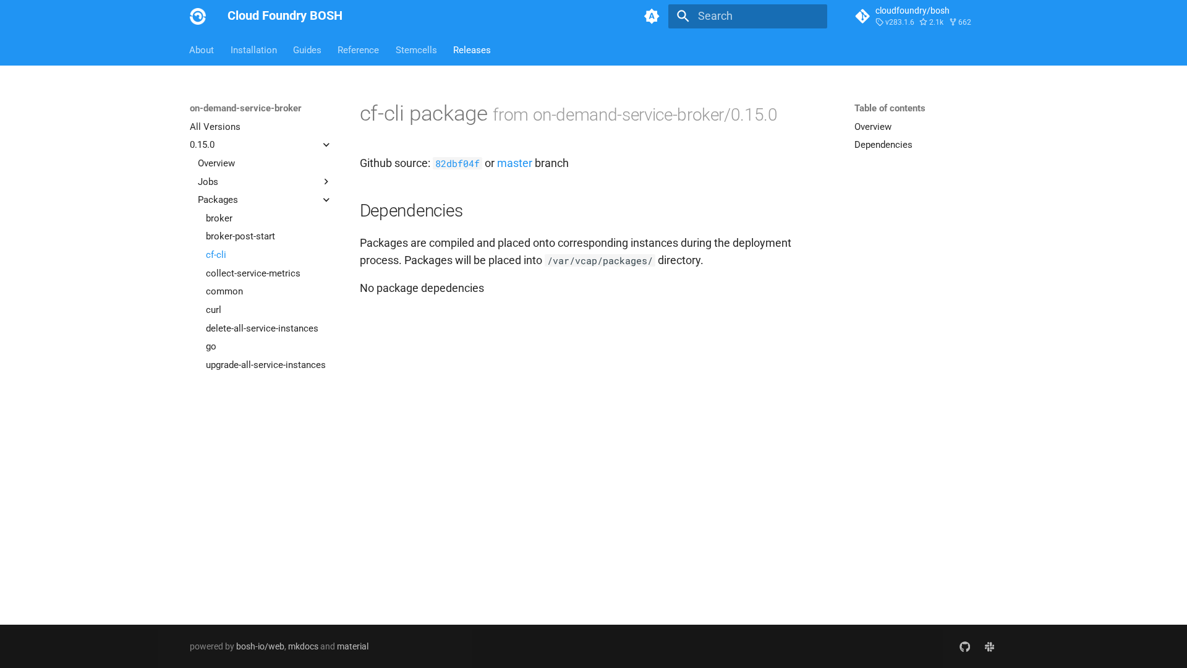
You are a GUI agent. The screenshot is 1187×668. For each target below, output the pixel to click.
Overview (216, 163)
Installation (254, 49)
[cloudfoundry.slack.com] (989, 646)
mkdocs (303, 646)
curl (213, 309)
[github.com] (965, 646)
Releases (472, 49)
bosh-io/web (260, 646)
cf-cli (216, 254)
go (211, 346)
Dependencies (883, 144)
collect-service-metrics (253, 273)
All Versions (215, 126)
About (202, 49)
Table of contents (889, 108)
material (352, 646)
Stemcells (416, 49)
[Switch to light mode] (652, 16)
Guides (307, 49)
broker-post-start (240, 236)
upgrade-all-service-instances (266, 364)
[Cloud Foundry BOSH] (197, 16)
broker (219, 218)
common (224, 291)
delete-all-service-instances (262, 328)
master (514, 163)
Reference (359, 49)
